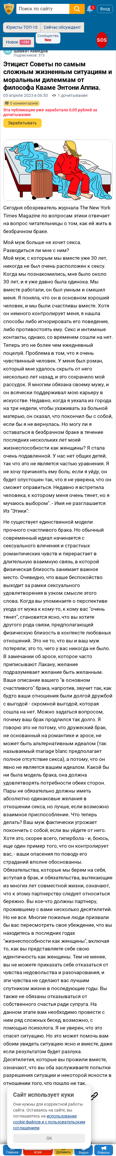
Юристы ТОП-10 (21, 27)
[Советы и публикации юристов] (9, 9)
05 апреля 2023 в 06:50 (25, 95)
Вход (105, 9)
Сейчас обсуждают (62, 27)
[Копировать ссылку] (93, 1096)
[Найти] (77, 9)
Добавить (63, 1152)
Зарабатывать (22, 123)
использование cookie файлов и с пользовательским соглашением (49, 1122)
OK (49, 1138)
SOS (102, 40)
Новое (17, 42)
